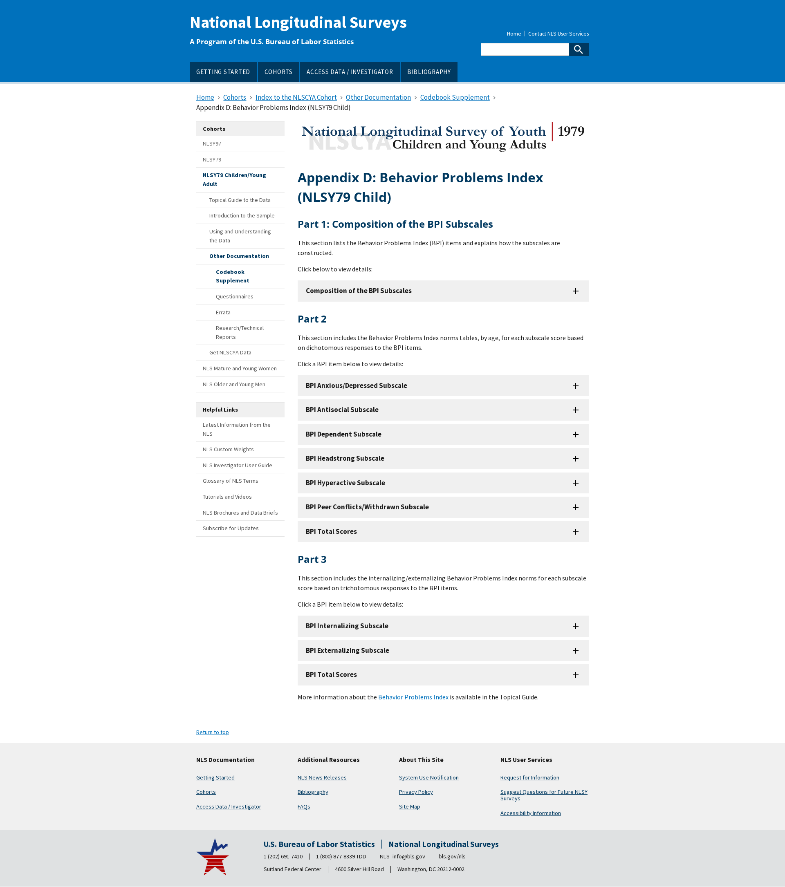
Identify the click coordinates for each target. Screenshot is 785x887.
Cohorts (206, 791)
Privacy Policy (416, 791)
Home (514, 33)
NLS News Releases (322, 777)
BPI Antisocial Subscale (342, 409)
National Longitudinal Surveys (298, 22)
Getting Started (215, 777)
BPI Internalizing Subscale (347, 625)
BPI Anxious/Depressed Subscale (356, 385)
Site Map (409, 806)
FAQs (304, 806)
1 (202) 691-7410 (283, 856)
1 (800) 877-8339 (335, 856)
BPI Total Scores (331, 531)
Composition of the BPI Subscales (359, 290)
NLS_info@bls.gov (402, 856)
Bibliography (313, 791)
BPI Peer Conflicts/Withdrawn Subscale (367, 506)
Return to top (212, 732)
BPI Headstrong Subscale (345, 458)
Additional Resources (329, 760)
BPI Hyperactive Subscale (345, 482)
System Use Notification (429, 777)
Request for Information (529, 777)
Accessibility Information (530, 813)
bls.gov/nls (452, 856)
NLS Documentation (225, 760)
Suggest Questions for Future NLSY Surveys (544, 795)
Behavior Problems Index (413, 697)
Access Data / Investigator (228, 806)
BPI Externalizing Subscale (347, 650)
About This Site (421, 760)
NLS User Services (526, 760)
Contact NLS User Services (558, 33)
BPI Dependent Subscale (343, 434)
